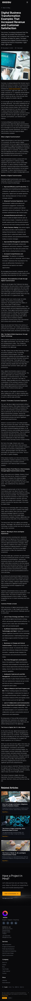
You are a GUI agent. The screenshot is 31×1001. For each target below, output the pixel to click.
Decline (9, 997)
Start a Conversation (10, 893)
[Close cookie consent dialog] (28, 992)
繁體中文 (17, 987)
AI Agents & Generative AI (8, 946)
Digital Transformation (7, 955)
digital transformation (14, 88)
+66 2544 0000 (6, 935)
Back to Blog (6, 7)
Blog (3, 966)
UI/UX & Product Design (8, 953)
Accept (4, 997)
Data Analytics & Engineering (9, 951)
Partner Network (6, 982)
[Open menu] (27, 2)
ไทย (13, 987)
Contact (4, 973)
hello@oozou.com (7, 898)
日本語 (10, 987)
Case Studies (5, 969)
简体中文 (22, 987)
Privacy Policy (5, 995)
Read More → (5, 812)
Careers (4, 964)
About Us (4, 962)
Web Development (6, 944)
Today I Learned (6, 971)
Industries (4, 980)
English (6, 987)
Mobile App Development (8, 948)
